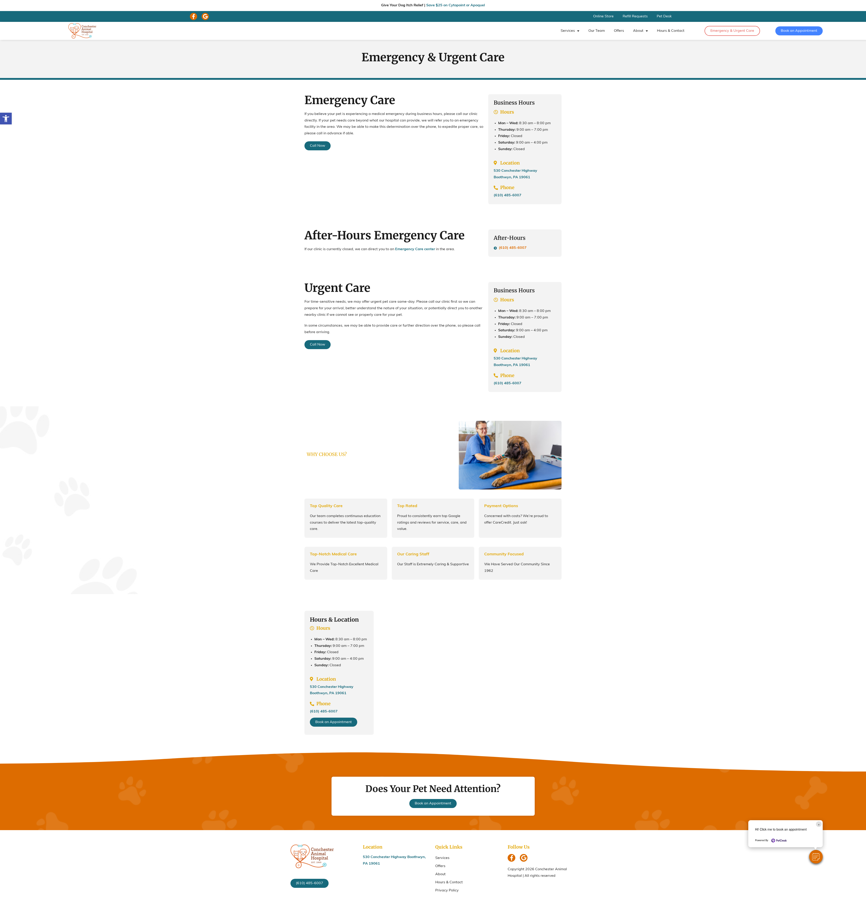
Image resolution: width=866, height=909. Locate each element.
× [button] (819, 824)
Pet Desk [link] (664, 16)
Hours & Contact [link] (670, 31)
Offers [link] (619, 31)
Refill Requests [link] (635, 16)
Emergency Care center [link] (415, 249)
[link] (6, 118)
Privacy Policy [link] (447, 890)
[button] (816, 856)
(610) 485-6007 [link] (507, 195)
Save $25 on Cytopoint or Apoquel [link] (455, 5)
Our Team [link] (596, 31)
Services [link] (568, 31)
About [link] (638, 31)
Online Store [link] (603, 16)
